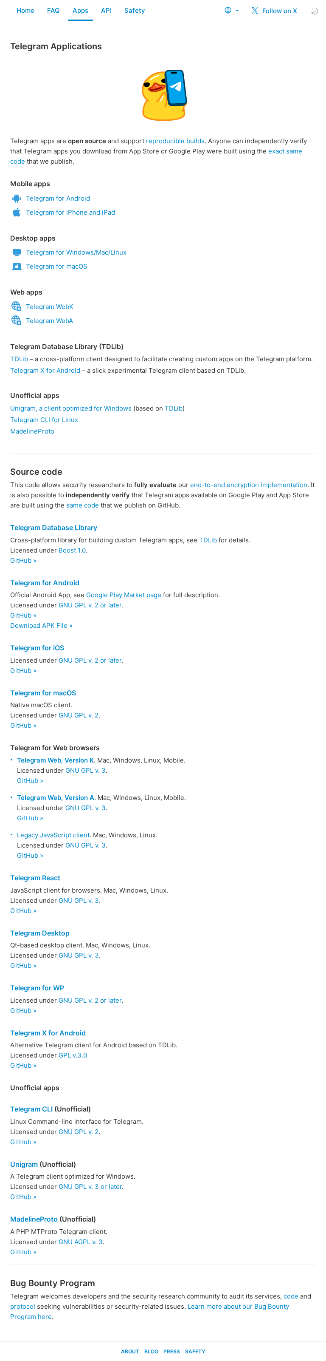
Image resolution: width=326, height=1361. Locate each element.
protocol (22, 1306)
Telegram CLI (31, 1109)
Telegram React (35, 877)
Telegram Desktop (40, 933)
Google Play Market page (123, 595)
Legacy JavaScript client (53, 835)
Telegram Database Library (53, 527)
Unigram (24, 1164)
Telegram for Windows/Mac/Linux (76, 252)
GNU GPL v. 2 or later (90, 605)
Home (25, 10)
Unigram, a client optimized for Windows (71, 408)
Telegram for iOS (37, 648)
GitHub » (23, 560)
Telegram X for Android (45, 370)
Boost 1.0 (72, 550)
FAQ (53, 10)
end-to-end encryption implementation (248, 485)
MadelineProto (32, 431)
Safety (134, 10)
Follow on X (279, 11)
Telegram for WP (37, 988)
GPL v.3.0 (73, 1055)
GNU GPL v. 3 (85, 770)
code (291, 1296)
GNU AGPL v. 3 (81, 1242)
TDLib (19, 359)
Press (171, 1351)
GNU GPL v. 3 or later (90, 1186)
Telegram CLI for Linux (44, 420)
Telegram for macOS (56, 266)
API (106, 10)
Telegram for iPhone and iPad (70, 212)
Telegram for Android (58, 198)
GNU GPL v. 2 (78, 715)
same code (82, 505)
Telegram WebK (49, 307)
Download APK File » (41, 625)
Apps (80, 10)
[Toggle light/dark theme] (314, 11)
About (130, 1351)
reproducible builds (175, 141)
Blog (151, 1351)
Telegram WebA (49, 321)
